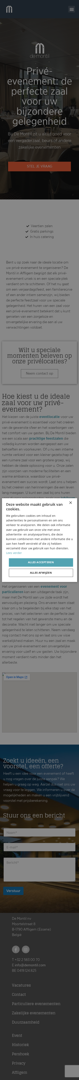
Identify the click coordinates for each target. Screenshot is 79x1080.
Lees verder (14, 553)
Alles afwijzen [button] (41, 572)
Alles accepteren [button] (41, 562)
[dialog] (39, 540)
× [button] (70, 502)
